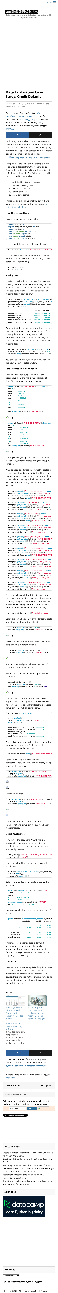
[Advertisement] (29, 54)
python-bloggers (26, 119)
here (40, 122)
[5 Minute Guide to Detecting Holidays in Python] (17, 1033)
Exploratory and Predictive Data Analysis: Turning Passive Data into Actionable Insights (37, 1013)
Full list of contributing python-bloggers (22, 1281)
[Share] (17, 135)
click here (10, 128)
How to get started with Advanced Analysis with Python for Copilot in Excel (14, 1013)
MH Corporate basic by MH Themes (33, 1291)
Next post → (47, 1085)
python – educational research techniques (26, 1065)
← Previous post (12, 1085)
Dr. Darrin (37, 103)
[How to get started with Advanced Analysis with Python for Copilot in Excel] (15, 1000)
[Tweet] (40, 135)
